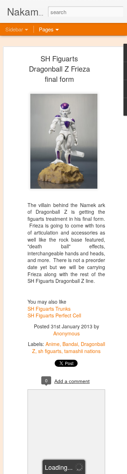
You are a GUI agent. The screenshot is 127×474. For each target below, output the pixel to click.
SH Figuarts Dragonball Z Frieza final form (59, 68)
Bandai (70, 343)
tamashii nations (82, 350)
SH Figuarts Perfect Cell (54, 315)
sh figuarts (49, 350)
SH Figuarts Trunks (49, 308)
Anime (53, 343)
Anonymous (66, 333)
